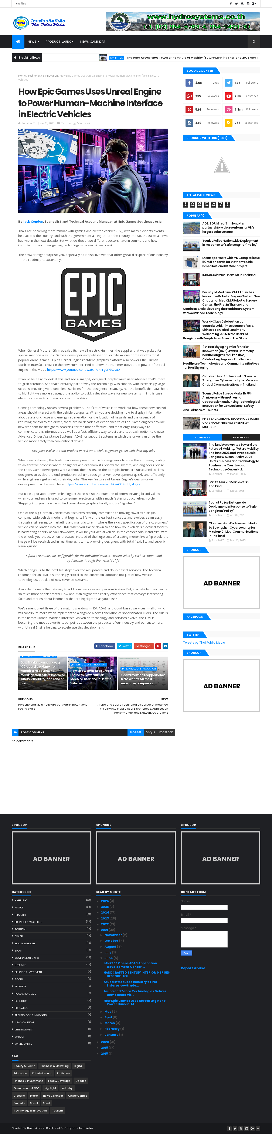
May (108, 1011)
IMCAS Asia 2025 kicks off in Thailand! (229, 275)
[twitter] (236, 3)
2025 (105, 907)
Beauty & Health (25, 943)
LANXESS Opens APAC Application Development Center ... (130, 965)
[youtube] (242, 3)
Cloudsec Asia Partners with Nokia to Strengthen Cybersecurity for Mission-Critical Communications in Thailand (230, 380)
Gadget (19, 1037)
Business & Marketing (28, 922)
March (110, 1023)
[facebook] (230, 3)
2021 (105, 930)
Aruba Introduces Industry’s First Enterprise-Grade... (130, 984)
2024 (105, 912)
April (109, 1017)
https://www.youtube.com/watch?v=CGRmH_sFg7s (102, 484)
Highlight (202, 437)
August (111, 947)
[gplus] (253, 3)
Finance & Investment (28, 972)
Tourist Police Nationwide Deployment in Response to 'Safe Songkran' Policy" (230, 243)
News (32, 41)
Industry (20, 914)
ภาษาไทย (21, 3)
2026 (105, 901)
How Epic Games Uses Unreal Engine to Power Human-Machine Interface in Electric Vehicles (91, 677)
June (109, 958)
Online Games (23, 1044)
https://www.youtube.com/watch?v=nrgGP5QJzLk (83, 369)
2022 (105, 924)
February (112, 1029)
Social (19, 979)
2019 (105, 1048)
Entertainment (24, 1029)
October (112, 941)
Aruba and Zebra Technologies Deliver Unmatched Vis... (135, 993)
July (108, 952)
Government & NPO (27, 958)
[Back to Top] (258, 1128)
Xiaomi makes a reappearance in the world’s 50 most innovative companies (143, 679)
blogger (136, 732)
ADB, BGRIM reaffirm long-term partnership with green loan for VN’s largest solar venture (228, 227)
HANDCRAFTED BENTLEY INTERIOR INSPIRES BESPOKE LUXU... (137, 974)
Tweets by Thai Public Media (204, 642)
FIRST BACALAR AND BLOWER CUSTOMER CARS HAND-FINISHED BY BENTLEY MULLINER (230, 423)
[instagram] (248, 3)
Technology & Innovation (43, 75)
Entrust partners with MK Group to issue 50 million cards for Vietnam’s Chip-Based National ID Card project (231, 262)
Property (20, 986)
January (112, 1035)
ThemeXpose (35, 1128)
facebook (166, 732)
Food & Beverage (25, 993)
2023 (105, 918)
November (114, 935)
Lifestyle (20, 965)
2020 (105, 1042)
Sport (18, 950)
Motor (19, 907)
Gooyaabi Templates (78, 1128)
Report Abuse (193, 968)
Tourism (20, 929)
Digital (19, 936)
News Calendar (92, 41)
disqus (150, 732)
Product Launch (60, 41)
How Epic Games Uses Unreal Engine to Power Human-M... (135, 1002)
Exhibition (90, 57)
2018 (105, 1053)
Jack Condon (33, 221)
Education (21, 1008)
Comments (241, 437)
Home (22, 75)
